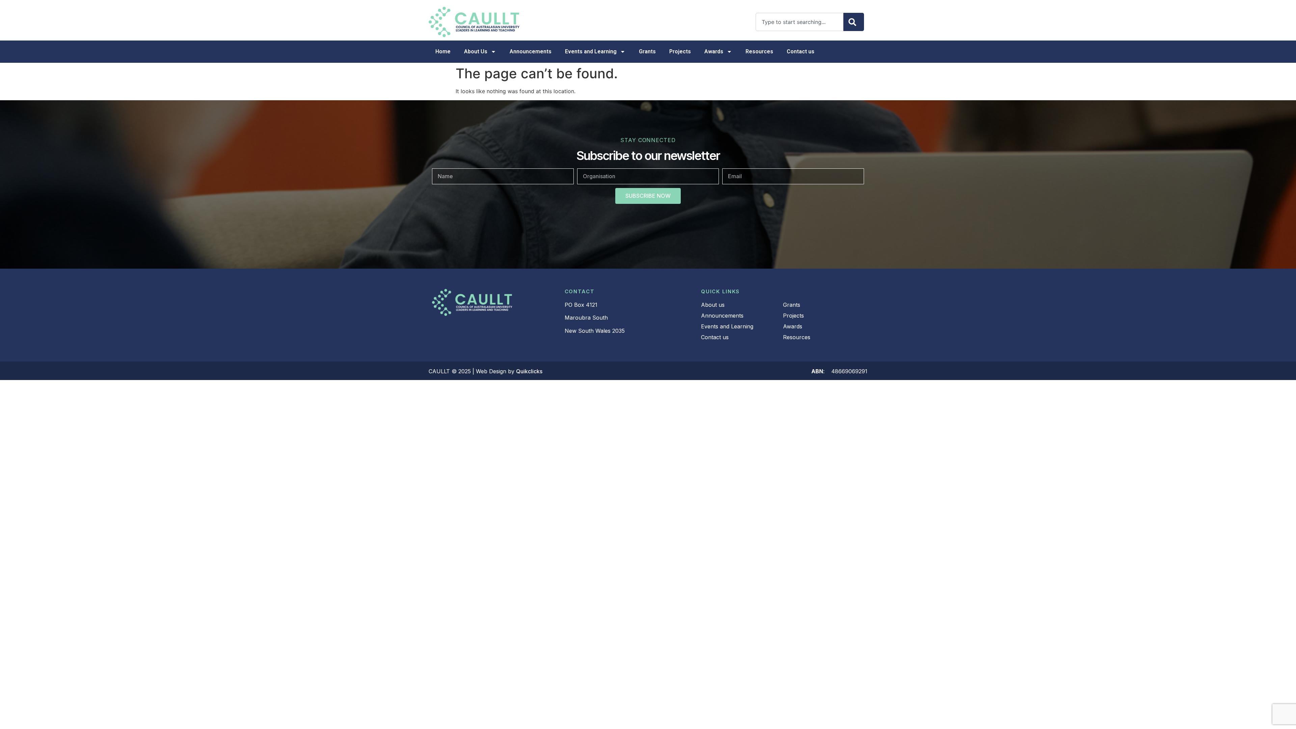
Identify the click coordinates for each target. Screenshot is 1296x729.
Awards (713, 51)
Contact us (800, 51)
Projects (680, 51)
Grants (647, 51)
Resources (759, 51)
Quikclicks (529, 371)
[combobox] (799, 22)
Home (443, 51)
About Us (475, 51)
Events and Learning (591, 51)
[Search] (853, 22)
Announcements (530, 51)
